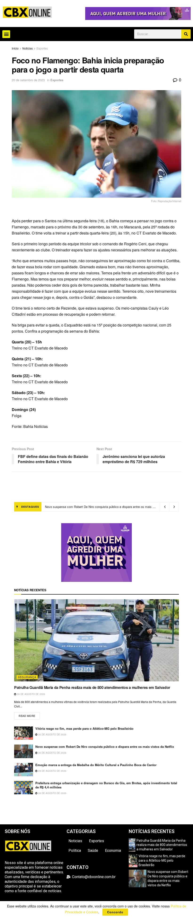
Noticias (27, 48)
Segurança (27, 677)
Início (15, 48)
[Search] (186, 34)
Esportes (42, 48)
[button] (6, 34)
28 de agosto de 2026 (51, 770)
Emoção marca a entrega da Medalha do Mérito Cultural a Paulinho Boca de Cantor (101, 506)
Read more (29, 715)
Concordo (115, 912)
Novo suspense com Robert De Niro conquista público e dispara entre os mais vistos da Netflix (104, 746)
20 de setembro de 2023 (28, 80)
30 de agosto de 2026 (30, 694)
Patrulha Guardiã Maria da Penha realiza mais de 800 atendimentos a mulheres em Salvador (92, 687)
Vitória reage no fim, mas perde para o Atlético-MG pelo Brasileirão (84, 728)
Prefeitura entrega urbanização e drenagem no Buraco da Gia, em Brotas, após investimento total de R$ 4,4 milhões (106, 785)
